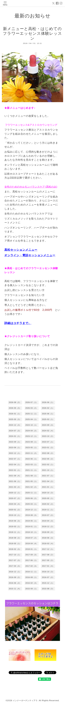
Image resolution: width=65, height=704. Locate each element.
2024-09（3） (48, 425)
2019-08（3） (31, 515)
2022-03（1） (31, 464)
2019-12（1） (31, 510)
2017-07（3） (15, 560)
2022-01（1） (15, 470)
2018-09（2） (48, 532)
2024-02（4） (48, 431)
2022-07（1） (15, 459)
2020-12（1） (15, 493)
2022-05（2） (48, 459)
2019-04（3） (48, 521)
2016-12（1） (15, 572)
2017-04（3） (15, 566)
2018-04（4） (31, 543)
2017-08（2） (48, 555)
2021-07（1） (48, 476)
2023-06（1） (15, 447)
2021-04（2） (48, 481)
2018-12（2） (48, 526)
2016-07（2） (48, 577)
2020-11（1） (31, 493)
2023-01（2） (48, 447)
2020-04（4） (15, 504)
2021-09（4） (15, 476)
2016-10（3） (48, 572)
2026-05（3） (15, 408)
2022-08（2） (48, 453)
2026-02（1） (48, 408)
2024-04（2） (31, 431)
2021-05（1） (31, 481)
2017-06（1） (31, 560)
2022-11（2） (31, 453)
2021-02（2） (31, 487)
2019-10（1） (15, 515)
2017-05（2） (48, 560)
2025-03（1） (48, 419)
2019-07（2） (48, 515)
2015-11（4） (15, 589)
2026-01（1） (15, 414)
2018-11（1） (15, 532)
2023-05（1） (31, 447)
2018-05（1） (15, 543)
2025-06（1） (48, 414)
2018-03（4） (48, 543)
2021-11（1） (31, 470)
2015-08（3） (48, 589)
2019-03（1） (15, 526)
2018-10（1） (31, 532)
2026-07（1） (31, 402)
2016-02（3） (31, 583)
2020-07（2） (15, 498)
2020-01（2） (15, 510)
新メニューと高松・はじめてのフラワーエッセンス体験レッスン (32, 33)
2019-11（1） (48, 510)
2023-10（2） (48, 436)
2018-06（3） (48, 538)
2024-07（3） (15, 431)
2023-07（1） (48, 442)
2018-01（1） (31, 549)
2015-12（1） (48, 583)
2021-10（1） (48, 470)
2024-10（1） (31, 425)
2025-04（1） (31, 419)
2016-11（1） (31, 572)
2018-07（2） (31, 538)
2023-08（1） (31, 442)
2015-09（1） (31, 589)
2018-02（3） (15, 549)
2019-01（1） (31, 526)
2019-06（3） (15, 521)
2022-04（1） (15, 464)
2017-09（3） (31, 555)
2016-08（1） (31, 577)
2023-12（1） (31, 436)
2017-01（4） (48, 566)
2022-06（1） (31, 459)
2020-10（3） (48, 493)
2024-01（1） (15, 436)
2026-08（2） (15, 402)
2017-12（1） (48, 549)
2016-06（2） (15, 583)
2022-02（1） (48, 464)
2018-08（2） (15, 538)
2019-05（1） (31, 521)
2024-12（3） (15, 425)
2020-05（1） (48, 498)
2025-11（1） (31, 414)
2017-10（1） (15, 555)
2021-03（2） (15, 487)
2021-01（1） (48, 487)
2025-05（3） (15, 419)
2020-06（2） (31, 498)
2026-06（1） (48, 402)
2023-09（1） (15, 442)
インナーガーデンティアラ (25, 700)
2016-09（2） (15, 577)
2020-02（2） (48, 504)
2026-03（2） (31, 408)
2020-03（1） (31, 504)
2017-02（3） (31, 566)
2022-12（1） (15, 453)
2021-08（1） (31, 476)
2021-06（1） (15, 481)
